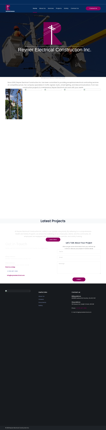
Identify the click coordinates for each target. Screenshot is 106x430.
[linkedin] (8, 419)
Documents (42, 302)
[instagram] (10, 419)
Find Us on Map (10, 267)
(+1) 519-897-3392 (81, 308)
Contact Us (93, 8)
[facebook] (5, 419)
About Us (41, 296)
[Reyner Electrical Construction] (10, 8)
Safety (41, 305)
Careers (41, 299)
